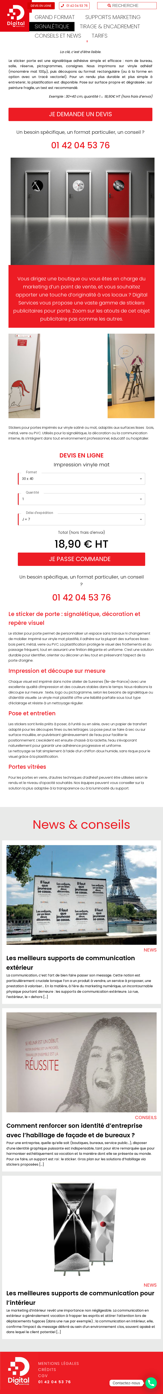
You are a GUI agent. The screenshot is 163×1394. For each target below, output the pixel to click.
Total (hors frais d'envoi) (81, 532)
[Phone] (151, 1383)
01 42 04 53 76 (77, 6)
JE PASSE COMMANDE (80, 559)
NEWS (150, 950)
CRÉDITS (47, 1369)
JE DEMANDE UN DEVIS (80, 114)
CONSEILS (146, 1117)
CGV (43, 1375)
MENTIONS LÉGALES (58, 1363)
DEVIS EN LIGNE (41, 6)
